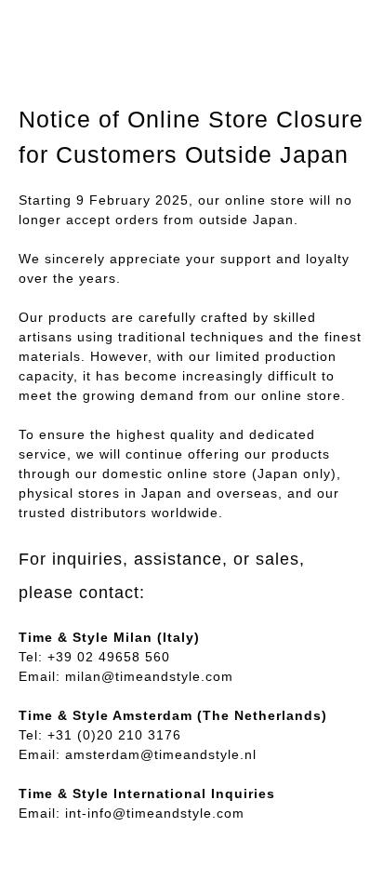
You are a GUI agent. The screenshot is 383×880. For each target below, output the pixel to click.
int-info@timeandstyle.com (154, 813)
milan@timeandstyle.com (149, 676)
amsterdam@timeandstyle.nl (161, 754)
